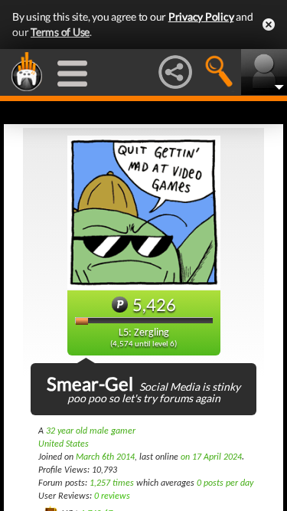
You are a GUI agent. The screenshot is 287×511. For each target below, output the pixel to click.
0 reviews (112, 496)
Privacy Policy (201, 16)
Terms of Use (60, 31)
